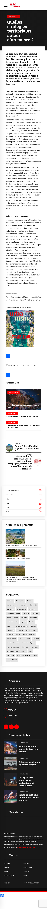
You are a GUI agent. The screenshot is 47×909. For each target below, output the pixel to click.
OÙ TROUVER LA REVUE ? (31, 883)
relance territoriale (31, 630)
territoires (27, 638)
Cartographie (10, 609)
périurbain (20, 630)
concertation (35, 613)
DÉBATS (6, 867)
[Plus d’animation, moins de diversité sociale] (23, 399)
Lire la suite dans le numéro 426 (18, 307)
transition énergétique (13, 647)
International (33, 617)
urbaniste (23, 651)
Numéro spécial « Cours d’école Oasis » (18, 558)
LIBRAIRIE (26, 875)
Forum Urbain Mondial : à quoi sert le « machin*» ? (21, 545)
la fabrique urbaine (12, 622)
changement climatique (13, 613)
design (9, 617)
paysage (33, 626)
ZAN (8, 659)
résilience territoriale (29, 634)
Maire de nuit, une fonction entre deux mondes (29, 797)
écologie (14, 659)
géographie (24, 617)
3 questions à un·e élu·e (23, 491)
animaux (29, 601)
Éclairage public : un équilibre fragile (22, 416)
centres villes (33, 609)
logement (23, 622)
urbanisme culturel (12, 651)
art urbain (24, 605)
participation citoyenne (22, 626)
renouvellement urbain (13, 634)
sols (20, 638)
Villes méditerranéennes (23, 655)
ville (30, 651)
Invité (23, 511)
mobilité (31, 622)
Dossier (23, 507)
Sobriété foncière (11, 638)
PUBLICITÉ (7, 883)
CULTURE (26, 863)
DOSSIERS (7, 863)
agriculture (10, 601)
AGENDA (26, 871)
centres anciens (21, 609)
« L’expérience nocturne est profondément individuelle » (23, 426)
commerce (26, 613)
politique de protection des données (26, 847)
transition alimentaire (13, 643)
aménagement (20, 601)
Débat (23, 503)
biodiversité (33, 605)
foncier (16, 617)
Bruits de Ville (13, 17)
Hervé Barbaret (13, 365)
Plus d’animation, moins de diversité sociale (23, 406)
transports (25, 647)
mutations (10, 626)
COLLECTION (28, 867)
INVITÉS (6, 871)
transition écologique (28, 643)
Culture (23, 499)
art (17, 605)
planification (10, 630)
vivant (35, 655)
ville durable (10, 655)
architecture (10, 605)
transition (36, 638)
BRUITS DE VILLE (9, 875)
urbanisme (34, 647)
